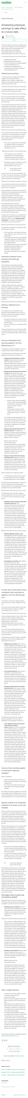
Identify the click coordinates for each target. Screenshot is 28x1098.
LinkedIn (6, 1040)
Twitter (4, 1040)
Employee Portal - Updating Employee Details (13, 1072)
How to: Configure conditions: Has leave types (13, 1069)
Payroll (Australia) (18, 7)
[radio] (10, 1049)
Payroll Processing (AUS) (7, 9)
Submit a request (20, 1056)
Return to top (4, 1060)
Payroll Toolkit (10, 7)
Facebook (2, 1040)
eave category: (15, 610)
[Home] (6, 3)
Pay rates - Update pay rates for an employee (12, 1075)
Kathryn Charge (9, 36)
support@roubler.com (13, 1035)
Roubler (3, 7)
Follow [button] (14, 40)
